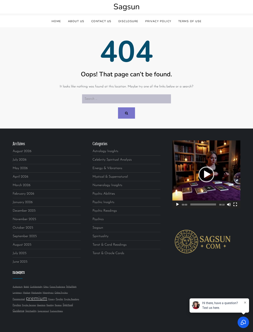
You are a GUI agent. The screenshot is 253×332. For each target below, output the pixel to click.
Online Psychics (61, 293)
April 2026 (20, 176)
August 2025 (22, 244)
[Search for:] (126, 98)
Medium (26, 293)
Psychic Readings (71, 299)
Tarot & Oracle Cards (108, 253)
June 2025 (20, 261)
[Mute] (229, 204)
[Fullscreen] (235, 204)
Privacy (51, 299)
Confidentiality (36, 287)
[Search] (126, 113)
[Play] (177, 204)
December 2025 (24, 210)
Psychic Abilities (104, 193)
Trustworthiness (56, 311)
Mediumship (36, 293)
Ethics (46, 287)
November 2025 (24, 219)
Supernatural (43, 311)
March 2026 (21, 185)
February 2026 (23, 193)
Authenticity (18, 287)
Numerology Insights (107, 185)
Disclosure (128, 21)
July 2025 (19, 253)
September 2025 (25, 236)
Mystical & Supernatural (110, 176)
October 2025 (23, 227)
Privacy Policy (158, 21)
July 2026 (19, 159)
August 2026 (22, 151)
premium (36, 298)
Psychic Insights (103, 202)
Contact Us (101, 21)
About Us (76, 21)
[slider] (203, 204)
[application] (206, 174)
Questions (41, 305)
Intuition (71, 286)
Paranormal (19, 299)
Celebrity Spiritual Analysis (112, 159)
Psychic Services (29, 305)
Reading (50, 305)
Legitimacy (17, 293)
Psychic (59, 299)
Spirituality (31, 311)
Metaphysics (48, 293)
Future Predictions (57, 287)
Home (56, 21)
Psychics (17, 305)
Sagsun (126, 6)
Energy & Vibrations (107, 168)
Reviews (58, 305)
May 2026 (20, 168)
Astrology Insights (105, 151)
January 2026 (23, 202)
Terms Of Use (190, 21)
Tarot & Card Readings (109, 244)
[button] (206, 174)
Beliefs (26, 287)
